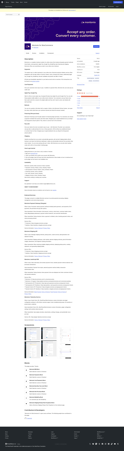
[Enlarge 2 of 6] (38, 343)
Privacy (6, 438)
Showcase (30, 431)
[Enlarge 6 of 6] (71, 349)
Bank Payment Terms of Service (42, 292)
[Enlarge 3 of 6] (55, 329)
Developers (53, 436)
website (54, 190)
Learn (52, 431)
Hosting (6, 436)
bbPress (99, 436)
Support (97, 53)
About (6, 431)
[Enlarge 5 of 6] (71, 329)
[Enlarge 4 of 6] (55, 342)
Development (50, 53)
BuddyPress (100, 438)
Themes (30, 434)
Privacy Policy (46, 228)
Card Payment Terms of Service (58, 292)
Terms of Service (38, 228)
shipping (90, 80)
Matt (98, 434)
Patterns (30, 438)
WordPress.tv (54, 438)
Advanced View (80, 84)
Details (27, 53)
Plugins (29, 436)
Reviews (34, 53)
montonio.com (34, 153)
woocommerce (96, 80)
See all (97, 107)
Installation (41, 53)
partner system (35, 81)
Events (75, 434)
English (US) (96, 75)
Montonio (36, 47)
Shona (19, 444)
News (6, 434)
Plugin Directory (8, 6)
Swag (76, 438)
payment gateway (90, 78)
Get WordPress (117, 2)
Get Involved (77, 431)
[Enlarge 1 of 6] (38, 329)
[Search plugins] (19, 14)
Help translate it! (72, 10)
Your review (80, 107)
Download (96, 46)
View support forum (81, 118)
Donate (76, 436)
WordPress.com (101, 431)
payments (97, 78)
